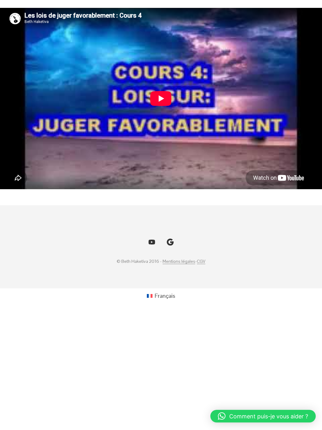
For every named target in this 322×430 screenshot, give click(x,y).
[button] (263, 416)
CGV (201, 261)
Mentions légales (179, 261)
